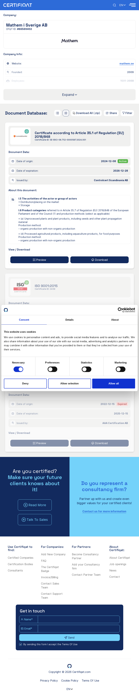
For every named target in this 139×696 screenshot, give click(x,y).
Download (101, 260)
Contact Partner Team (86, 574)
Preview (41, 260)
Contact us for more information (104, 511)
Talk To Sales (37, 520)
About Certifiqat (119, 557)
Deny (25, 383)
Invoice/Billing (49, 577)
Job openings (117, 564)
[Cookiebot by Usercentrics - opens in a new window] (120, 309)
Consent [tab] (24, 319)
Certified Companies (20, 557)
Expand (68, 95)
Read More (37, 505)
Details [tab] (69, 319)
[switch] (52, 369)
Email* (28, 628)
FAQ (43, 560)
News (112, 570)
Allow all (113, 383)
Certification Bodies (20, 564)
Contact (114, 576)
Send (71, 637)
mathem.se (127, 63)
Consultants (15, 570)
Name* (28, 619)
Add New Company (53, 554)
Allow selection (69, 383)
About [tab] (115, 319)
